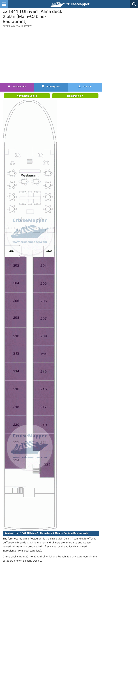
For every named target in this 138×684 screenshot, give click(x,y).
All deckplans (52, 86)
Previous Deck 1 (28, 95)
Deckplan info (18, 86)
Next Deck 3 (74, 95)
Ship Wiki (87, 86)
